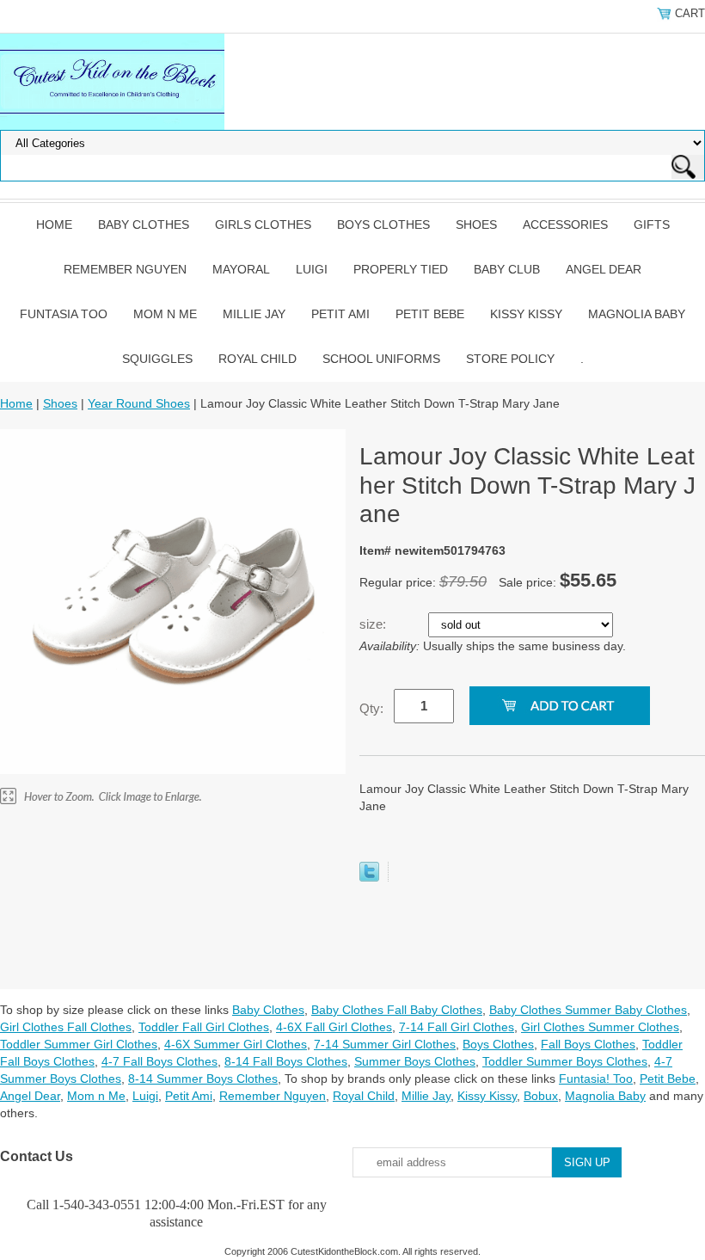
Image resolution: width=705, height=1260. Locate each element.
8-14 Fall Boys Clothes (285, 1061)
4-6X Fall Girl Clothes (334, 1027)
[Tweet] (369, 877)
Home (54, 224)
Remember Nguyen (125, 269)
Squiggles (157, 359)
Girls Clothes (263, 224)
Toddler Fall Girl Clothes (203, 1027)
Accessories (565, 224)
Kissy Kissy (526, 314)
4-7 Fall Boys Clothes (159, 1061)
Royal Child (257, 359)
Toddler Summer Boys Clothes (564, 1061)
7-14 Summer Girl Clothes (385, 1044)
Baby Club (507, 269)
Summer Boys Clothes (414, 1061)
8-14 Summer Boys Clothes (203, 1078)
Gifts (652, 224)
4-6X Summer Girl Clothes (235, 1044)
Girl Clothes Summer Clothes (600, 1027)
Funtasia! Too (596, 1078)
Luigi (312, 269)
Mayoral (241, 269)
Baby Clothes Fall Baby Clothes (396, 1010)
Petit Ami (340, 314)
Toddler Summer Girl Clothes (78, 1044)
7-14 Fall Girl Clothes (456, 1027)
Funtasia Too (63, 314)
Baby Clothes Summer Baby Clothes (588, 1010)
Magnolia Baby (636, 314)
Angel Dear (603, 269)
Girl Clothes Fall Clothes (66, 1027)
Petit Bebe (429, 314)
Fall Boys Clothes (588, 1044)
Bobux (541, 1096)
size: (374, 624)
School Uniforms (381, 359)
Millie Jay (254, 314)
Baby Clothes (143, 224)
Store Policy (510, 359)
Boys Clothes (383, 224)
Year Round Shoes (139, 403)
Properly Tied (400, 269)
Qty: (371, 708)
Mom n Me (165, 314)
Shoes (476, 224)
